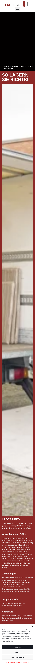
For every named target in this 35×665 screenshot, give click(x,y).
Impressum (26, 662)
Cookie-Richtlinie (10, 662)
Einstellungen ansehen (17, 657)
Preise (29, 66)
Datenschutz (19, 662)
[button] (32, 626)
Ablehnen (17, 652)
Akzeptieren (17, 647)
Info (22, 66)
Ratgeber (6, 66)
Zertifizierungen (8, 68)
